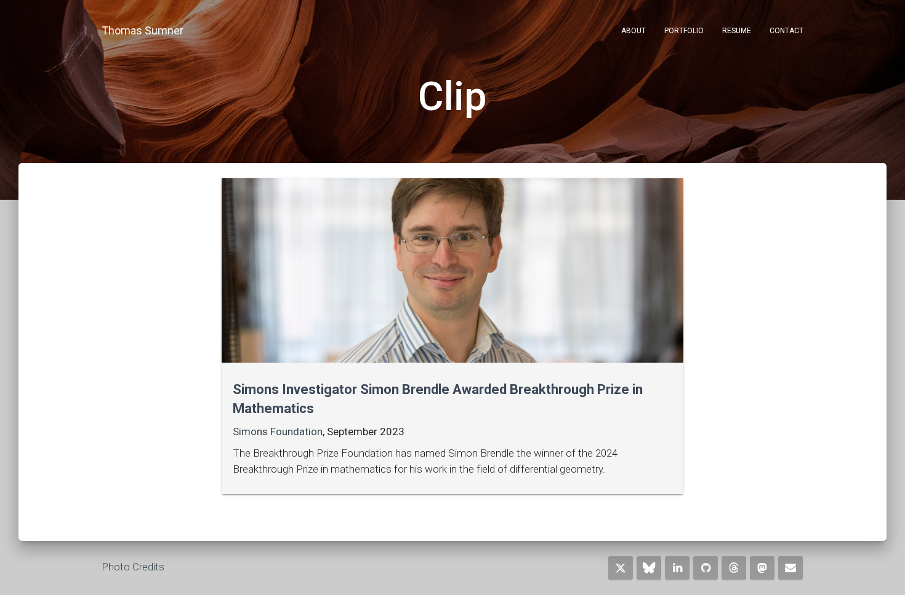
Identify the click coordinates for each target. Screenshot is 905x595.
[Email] (790, 568)
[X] (620, 568)
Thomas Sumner (142, 30)
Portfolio (684, 30)
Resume (736, 30)
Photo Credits (133, 567)
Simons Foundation (278, 431)
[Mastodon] (762, 568)
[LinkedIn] (677, 568)
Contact (786, 30)
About (633, 30)
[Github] (705, 568)
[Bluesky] (649, 568)
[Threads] (734, 568)
